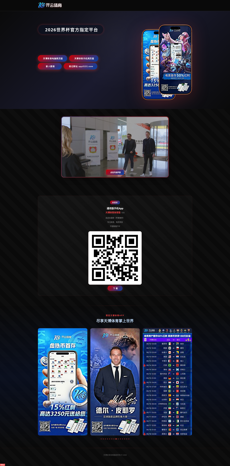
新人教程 (50, 66)
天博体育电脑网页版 (53, 58)
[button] (101, 438)
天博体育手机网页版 (84, 58)
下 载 (115, 288)
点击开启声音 (115, 172)
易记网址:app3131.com (81, 66)
